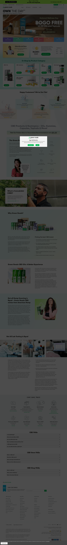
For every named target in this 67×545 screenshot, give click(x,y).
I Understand (4, 543)
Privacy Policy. (48, 541)
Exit (37, 145)
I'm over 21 (31, 145)
